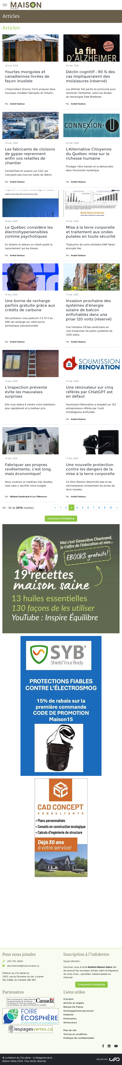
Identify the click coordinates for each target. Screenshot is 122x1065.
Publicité (68, 1014)
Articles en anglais (73, 1003)
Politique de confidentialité (78, 1038)
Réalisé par (102, 1059)
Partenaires (69, 1018)
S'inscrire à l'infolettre (61, 518)
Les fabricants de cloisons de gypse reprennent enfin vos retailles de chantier (30, 156)
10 (110, 507)
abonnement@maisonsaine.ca (23, 965)
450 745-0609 (15, 961)
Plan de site (70, 1030)
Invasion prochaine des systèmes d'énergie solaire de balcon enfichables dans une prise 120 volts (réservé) (89, 309)
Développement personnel (78, 1010)
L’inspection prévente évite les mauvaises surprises (26, 392)
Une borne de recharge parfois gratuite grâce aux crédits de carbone (30, 305)
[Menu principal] (4, 4)
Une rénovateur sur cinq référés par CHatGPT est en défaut (89, 392)
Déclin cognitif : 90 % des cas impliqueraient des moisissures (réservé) (90, 76)
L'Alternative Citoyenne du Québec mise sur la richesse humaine (89, 154)
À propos (68, 999)
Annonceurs (70, 1022)
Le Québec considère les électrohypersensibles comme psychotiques (29, 232)
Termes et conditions (75, 1034)
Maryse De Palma (73, 1006)
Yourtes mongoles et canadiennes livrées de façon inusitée (27, 76)
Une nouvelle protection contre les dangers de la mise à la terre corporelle (90, 469)
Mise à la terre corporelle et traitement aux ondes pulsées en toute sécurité (90, 232)
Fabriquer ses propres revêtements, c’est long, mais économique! (28, 469)
